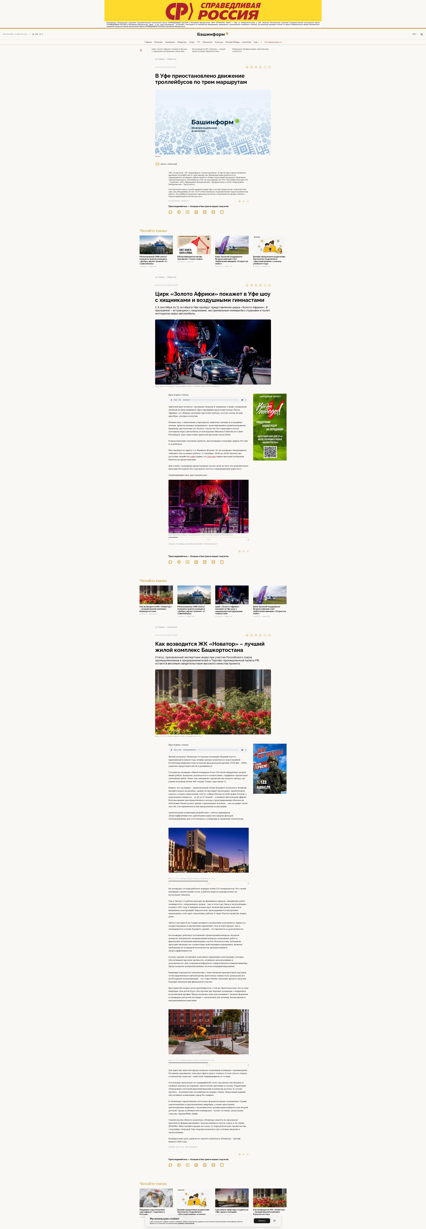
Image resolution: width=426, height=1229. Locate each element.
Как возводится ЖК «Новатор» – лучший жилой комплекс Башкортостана (208, 50)
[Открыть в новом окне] (170, 212)
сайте (193, 456)
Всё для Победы (232, 42)
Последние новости (273, 42)
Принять (262, 1220)
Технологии (207, 42)
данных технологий (186, 1223)
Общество (182, 42)
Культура (219, 42)
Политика (158, 42)
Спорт (192, 42)
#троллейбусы (174, 201)
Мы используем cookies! (164, 1218)
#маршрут (185, 201)
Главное (148, 42)
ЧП (198, 42)
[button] (247, 540)
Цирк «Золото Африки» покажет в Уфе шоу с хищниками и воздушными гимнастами (169, 50)
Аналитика (246, 42)
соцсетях (211, 456)
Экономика (170, 42)
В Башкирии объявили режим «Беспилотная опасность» (250, 50)
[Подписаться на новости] (222, 212)
